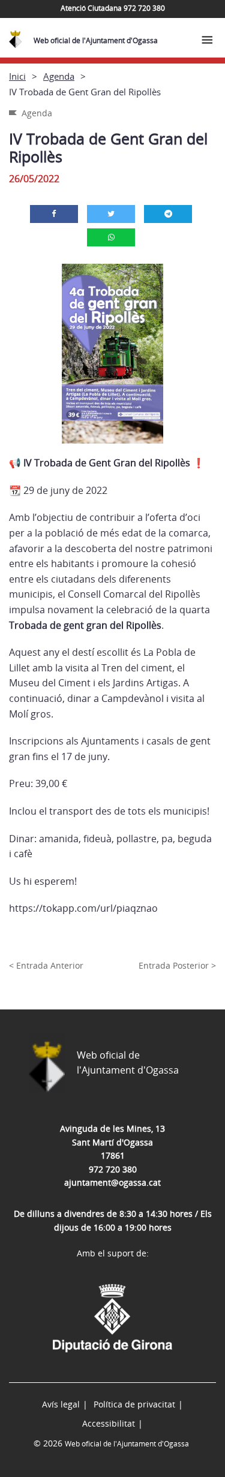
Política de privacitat (134, 1404)
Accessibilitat (108, 1423)
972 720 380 (113, 1169)
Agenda (58, 76)
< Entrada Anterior (46, 965)
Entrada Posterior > (177, 965)
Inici (17, 76)
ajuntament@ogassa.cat (112, 1182)
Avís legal (61, 1404)
